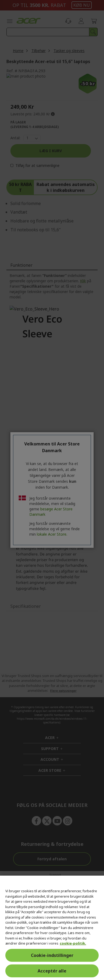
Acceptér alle (52, 971)
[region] (52, 928)
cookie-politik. (73, 943)
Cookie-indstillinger (52, 955)
